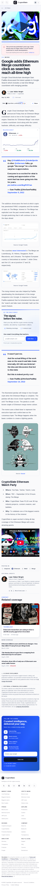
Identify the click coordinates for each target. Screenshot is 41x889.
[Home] (2, 8)
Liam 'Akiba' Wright (16, 91)
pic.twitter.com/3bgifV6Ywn (20, 185)
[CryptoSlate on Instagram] (29, 786)
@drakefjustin (31, 160)
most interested (19, 251)
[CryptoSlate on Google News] (9, 786)
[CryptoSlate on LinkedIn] (24, 786)
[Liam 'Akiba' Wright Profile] (4, 92)
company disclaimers (22, 706)
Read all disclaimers (7, 876)
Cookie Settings (15, 884)
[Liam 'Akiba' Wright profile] (4, 579)
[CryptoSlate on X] (4, 786)
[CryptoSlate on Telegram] (19, 786)
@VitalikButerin (18, 160)
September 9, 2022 (16, 192)
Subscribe (20, 759)
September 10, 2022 (16, 382)
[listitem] (6, 569)
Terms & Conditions (29, 882)
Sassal (23, 473)
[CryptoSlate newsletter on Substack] (14, 786)
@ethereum (20, 163)
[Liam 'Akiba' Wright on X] (9, 590)
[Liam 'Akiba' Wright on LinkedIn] (11, 590)
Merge (7, 57)
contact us (31, 52)
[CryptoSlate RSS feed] (34, 786)
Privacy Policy (15, 859)
